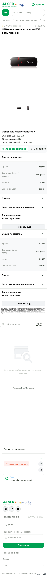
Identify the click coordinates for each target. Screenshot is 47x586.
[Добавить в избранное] (40, 457)
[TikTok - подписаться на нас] (11, 509)
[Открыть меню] (5, 12)
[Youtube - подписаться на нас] (18, 509)
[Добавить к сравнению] (40, 463)
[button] (40, 469)
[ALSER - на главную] (9, 4)
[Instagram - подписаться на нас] (5, 509)
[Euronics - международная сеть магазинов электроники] (21, 4)
